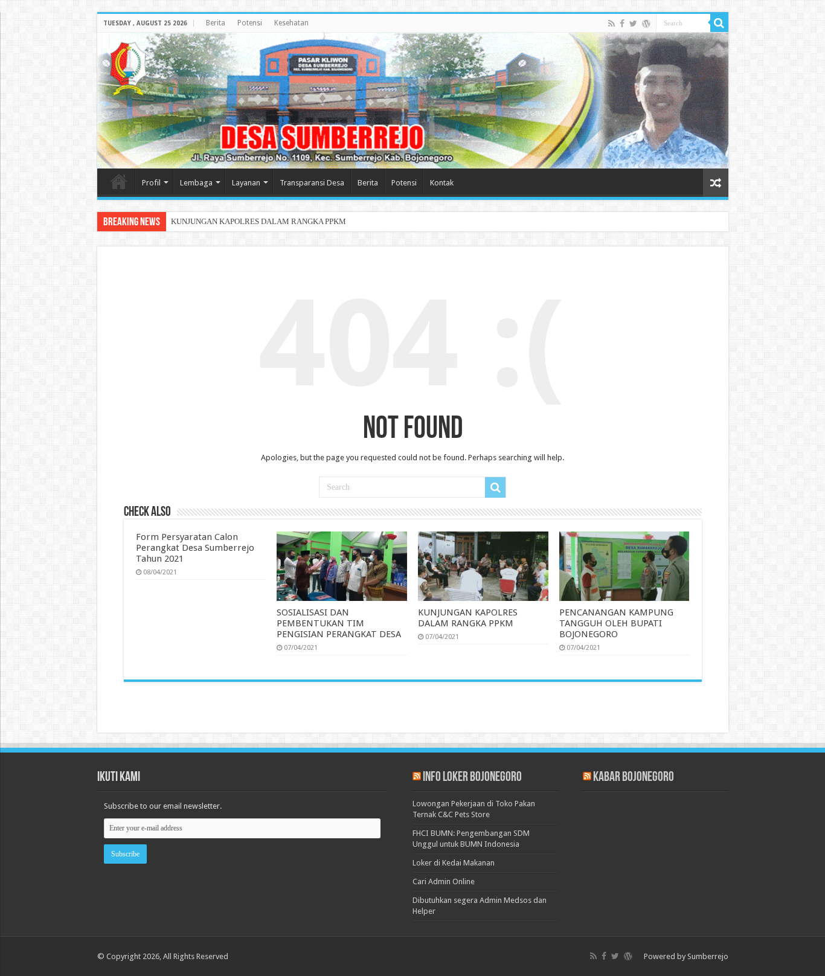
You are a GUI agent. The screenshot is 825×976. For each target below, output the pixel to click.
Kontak (442, 182)
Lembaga (196, 182)
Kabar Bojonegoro (633, 778)
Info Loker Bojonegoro (472, 778)
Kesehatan (291, 23)
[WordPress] (646, 23)
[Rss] (611, 23)
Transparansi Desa (312, 182)
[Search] (719, 23)
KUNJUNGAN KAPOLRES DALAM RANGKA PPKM (258, 221)
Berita (215, 23)
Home (119, 181)
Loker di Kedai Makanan (453, 862)
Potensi (249, 23)
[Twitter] (633, 23)
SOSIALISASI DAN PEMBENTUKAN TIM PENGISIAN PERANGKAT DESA (339, 623)
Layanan (246, 182)
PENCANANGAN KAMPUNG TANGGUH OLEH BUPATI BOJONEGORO (616, 623)
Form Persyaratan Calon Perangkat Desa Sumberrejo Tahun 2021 (195, 547)
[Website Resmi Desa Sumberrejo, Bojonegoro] (412, 101)
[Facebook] (622, 23)
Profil (151, 182)
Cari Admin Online (443, 881)
